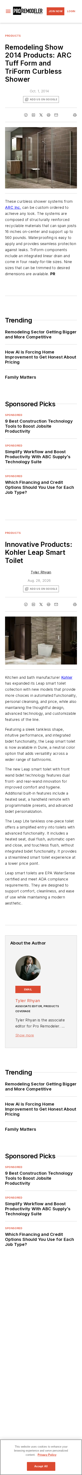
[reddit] (48, 115)
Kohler (66, 677)
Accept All (41, 1466)
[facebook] (26, 115)
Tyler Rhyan (41, 572)
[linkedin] (33, 115)
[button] (8, 11)
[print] (75, 115)
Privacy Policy (47, 1454)
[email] (56, 115)
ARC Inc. (13, 207)
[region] (41, 1457)
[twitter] (41, 115)
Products (13, 35)
